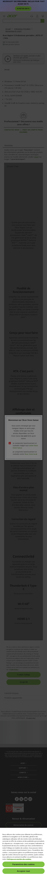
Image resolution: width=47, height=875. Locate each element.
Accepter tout (23, 871)
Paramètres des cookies (23, 864)
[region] (23, 851)
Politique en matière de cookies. (19, 859)
